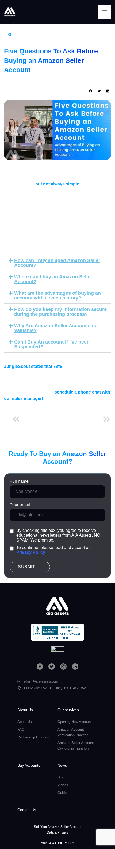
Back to (26, 34)
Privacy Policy (30, 552)
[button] (104, 12)
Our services (68, 710)
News (62, 765)
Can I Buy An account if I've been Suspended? (52, 344)
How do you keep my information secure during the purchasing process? (60, 312)
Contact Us (26, 810)
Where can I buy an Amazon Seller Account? (53, 279)
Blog (41, 34)
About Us (25, 710)
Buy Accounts (28, 765)
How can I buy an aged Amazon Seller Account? (57, 263)
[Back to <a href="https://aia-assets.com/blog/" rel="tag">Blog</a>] (9, 34)
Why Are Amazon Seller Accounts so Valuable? (56, 328)
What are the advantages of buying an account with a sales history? (57, 295)
